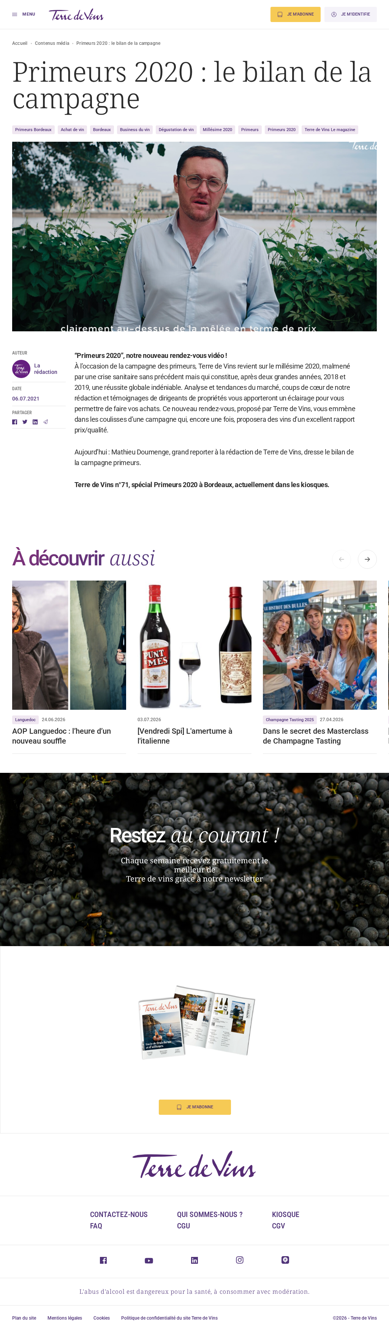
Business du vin (135, 129)
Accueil (20, 43)
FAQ (96, 1225)
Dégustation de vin (176, 129)
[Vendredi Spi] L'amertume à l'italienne (185, 735)
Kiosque (285, 1214)
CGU (183, 1225)
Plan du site (24, 1318)
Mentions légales (64, 1318)
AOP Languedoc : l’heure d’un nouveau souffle (61, 735)
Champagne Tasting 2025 (290, 719)
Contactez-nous (119, 1214)
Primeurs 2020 (282, 129)
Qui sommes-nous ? (210, 1214)
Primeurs (250, 129)
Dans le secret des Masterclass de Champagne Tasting (315, 735)
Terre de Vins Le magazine (330, 129)
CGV (278, 1225)
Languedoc (25, 719)
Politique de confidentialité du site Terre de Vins (169, 1318)
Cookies (101, 1318)
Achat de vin (72, 129)
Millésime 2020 (217, 129)
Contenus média (52, 43)
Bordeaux (102, 129)
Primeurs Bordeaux (33, 129)
